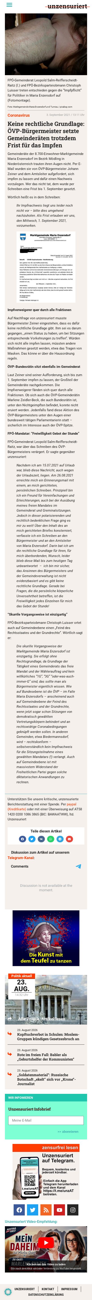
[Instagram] (72, 1209)
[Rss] (46, 1209)
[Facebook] (19, 1209)
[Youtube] (59, 1209)
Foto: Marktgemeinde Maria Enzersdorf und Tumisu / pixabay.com (40, 107)
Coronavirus (19, 115)
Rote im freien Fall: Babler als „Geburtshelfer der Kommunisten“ (45, 1056)
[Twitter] (32, 1209)
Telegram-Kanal (20, 858)
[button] (9, 4)
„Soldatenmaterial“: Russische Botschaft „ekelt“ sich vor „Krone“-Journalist (46, 1079)
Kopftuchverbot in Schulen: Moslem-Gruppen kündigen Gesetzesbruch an (48, 1036)
